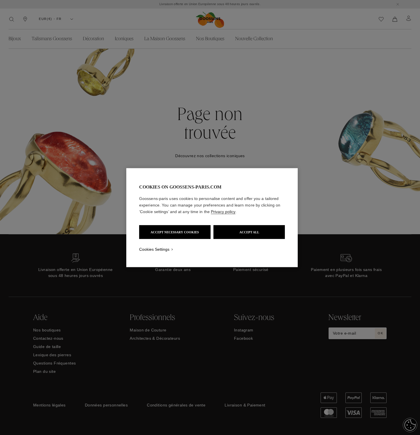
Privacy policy (223, 211)
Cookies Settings (154, 249)
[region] (212, 217)
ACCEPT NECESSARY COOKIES (175, 232)
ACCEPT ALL (249, 232)
